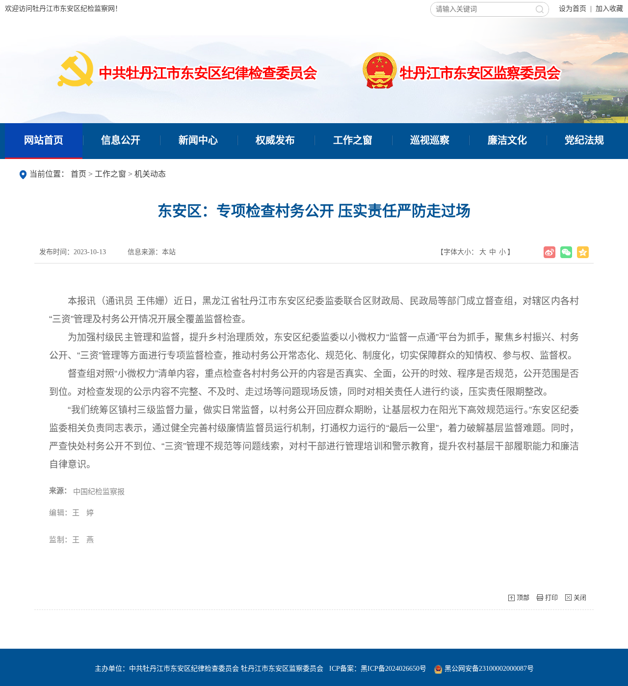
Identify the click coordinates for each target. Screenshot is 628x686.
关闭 (580, 597)
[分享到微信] (566, 252)
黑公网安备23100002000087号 (489, 668)
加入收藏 (609, 8)
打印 (551, 597)
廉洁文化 (507, 140)
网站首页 (43, 140)
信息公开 (120, 140)
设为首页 (572, 8)
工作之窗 (352, 140)
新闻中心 (198, 140)
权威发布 (275, 140)
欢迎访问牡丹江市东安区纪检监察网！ (63, 8)
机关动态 (150, 174)
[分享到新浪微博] (549, 252)
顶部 (523, 597)
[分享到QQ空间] (583, 252)
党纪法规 (584, 140)
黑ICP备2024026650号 (393, 668)
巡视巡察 (429, 140)
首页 (78, 174)
